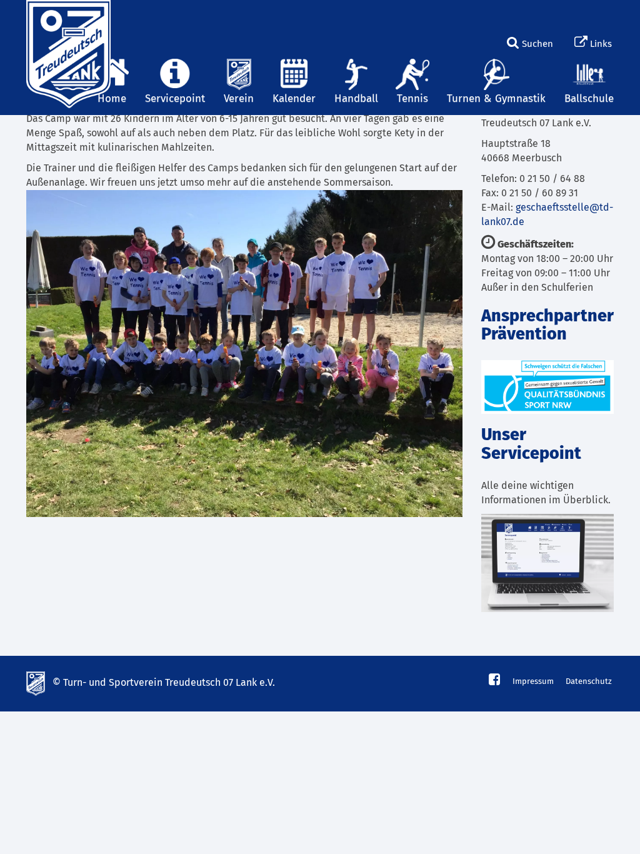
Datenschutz (589, 682)
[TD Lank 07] (67, 15)
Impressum (533, 682)
